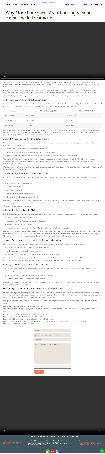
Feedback (83, 5)
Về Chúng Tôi (11, 5)
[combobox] (37, 335)
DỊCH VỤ (34, 5)
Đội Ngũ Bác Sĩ (71, 5)
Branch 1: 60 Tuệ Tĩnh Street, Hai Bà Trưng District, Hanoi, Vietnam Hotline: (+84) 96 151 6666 (13, 442)
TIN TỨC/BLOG (96, 5)
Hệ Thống (24, 5)
